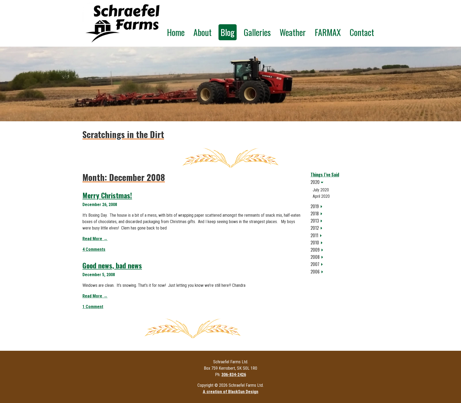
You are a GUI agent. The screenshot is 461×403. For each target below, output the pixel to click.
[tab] (345, 182)
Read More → (95, 238)
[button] (345, 182)
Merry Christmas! (107, 195)
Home (176, 32)
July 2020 (321, 189)
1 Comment (92, 306)
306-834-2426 (233, 374)
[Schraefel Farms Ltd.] (122, 23)
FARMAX (328, 32)
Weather (293, 32)
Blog (228, 32)
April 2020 (321, 196)
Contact (361, 32)
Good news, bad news (112, 265)
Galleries (257, 32)
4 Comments (93, 249)
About (202, 32)
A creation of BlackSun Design (230, 391)
